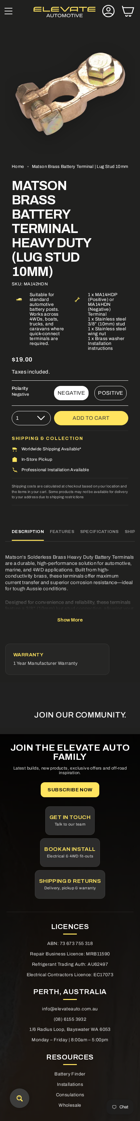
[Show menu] (8, 12)
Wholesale (70, 1105)
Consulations (70, 1094)
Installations (70, 1084)
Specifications (99, 531)
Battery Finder (70, 1074)
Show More (70, 619)
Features (62, 531)
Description (28, 531)
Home (18, 166)
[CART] (128, 12)
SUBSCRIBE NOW (70, 789)
